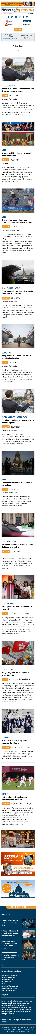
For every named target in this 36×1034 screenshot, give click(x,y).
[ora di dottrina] (18, 889)
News (10, 21)
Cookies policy (16, 1020)
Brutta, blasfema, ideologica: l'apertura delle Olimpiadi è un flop (17, 221)
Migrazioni (6, 747)
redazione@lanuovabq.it (9, 986)
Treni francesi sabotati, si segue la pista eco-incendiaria (17, 292)
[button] (18, 29)
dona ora (27, 21)
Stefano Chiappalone (10, 163)
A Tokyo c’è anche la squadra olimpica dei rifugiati (14, 741)
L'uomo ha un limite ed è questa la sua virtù (9, 922)
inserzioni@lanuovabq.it (9, 990)
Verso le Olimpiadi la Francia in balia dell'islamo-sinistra (17, 545)
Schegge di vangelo (9, 35)
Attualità (6, 227)
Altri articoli (18, 907)
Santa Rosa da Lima (26, 36)
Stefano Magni (24, 613)
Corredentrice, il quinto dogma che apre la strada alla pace (9, 944)
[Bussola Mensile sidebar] (18, 864)
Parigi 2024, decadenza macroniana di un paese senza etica (18, 89)
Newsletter (26, 24)
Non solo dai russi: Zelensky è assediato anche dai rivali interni (10, 956)
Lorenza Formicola (9, 99)
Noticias (10, 24)
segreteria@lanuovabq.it (9, 988)
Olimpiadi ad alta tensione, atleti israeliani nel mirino (16, 356)
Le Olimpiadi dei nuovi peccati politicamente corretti (15, 798)
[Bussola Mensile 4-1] (18, 839)
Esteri (5, 362)
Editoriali (6, 804)
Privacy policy (6, 1020)
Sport (5, 95)
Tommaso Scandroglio (10, 230)
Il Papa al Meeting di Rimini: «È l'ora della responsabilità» (9, 933)
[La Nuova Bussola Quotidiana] (18, 10)
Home (18, 50)
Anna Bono (25, 747)
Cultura (5, 160)
